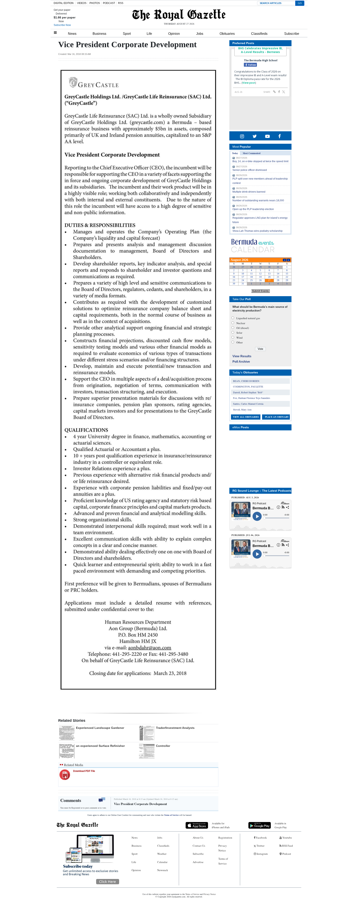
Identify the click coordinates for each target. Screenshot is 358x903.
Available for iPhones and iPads (221, 825)
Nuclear (240, 323)
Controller (163, 745)
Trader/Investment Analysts (175, 727)
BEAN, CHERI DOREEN (246, 381)
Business (99, 33)
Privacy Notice (222, 848)
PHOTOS (95, 3)
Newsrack (162, 870)
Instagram (262, 854)
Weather (161, 854)
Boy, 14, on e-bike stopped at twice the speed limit (260, 161)
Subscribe (291, 33)
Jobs (199, 33)
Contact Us (199, 845)
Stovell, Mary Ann (242, 409)
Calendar (162, 862)
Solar (239, 332)
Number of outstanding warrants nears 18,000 (258, 200)
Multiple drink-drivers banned (248, 191)
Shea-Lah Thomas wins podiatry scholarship (257, 230)
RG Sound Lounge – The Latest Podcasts (261, 490)
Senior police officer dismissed (249, 170)
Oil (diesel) (242, 328)
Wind (239, 337)
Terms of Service (171, 815)
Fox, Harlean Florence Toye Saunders (251, 398)
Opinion (174, 33)
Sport (127, 33)
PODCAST (109, 3)
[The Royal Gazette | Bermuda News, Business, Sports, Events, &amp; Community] (179, 15)
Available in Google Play (281, 825)
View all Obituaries (246, 417)
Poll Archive (241, 361)
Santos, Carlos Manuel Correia (248, 403)
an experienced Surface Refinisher (100, 745)
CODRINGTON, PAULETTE (248, 386)
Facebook (261, 837)
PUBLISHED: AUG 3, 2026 (245, 497)
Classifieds (259, 33)
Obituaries (227, 33)
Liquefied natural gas (248, 318)
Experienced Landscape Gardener (100, 727)
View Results (241, 356)
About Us (198, 837)
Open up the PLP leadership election (253, 209)
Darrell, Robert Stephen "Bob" (248, 392)
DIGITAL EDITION (64, 3)
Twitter (260, 845)
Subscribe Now (62, 25)
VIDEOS (81, 3)
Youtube (287, 837)
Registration (225, 837)
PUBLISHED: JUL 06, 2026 (245, 535)
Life (149, 33)
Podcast (286, 854)
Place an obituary (277, 417)
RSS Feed (287, 845)
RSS (120, 3)
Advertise (198, 862)
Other (239, 342)
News (72, 33)
